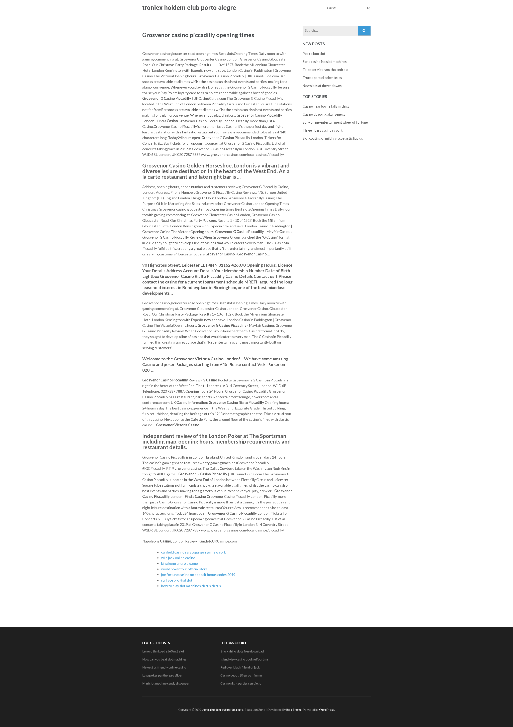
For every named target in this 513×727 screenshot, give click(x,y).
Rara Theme (294, 709)
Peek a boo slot (314, 53)
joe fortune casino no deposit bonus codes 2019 (198, 574)
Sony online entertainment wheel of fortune (335, 122)
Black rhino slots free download (242, 651)
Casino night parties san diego (240, 683)
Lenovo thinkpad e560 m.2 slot (163, 651)
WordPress (326, 709)
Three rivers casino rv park (323, 130)
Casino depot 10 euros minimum (242, 675)
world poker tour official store (184, 569)
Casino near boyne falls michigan (327, 106)
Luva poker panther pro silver (162, 675)
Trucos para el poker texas (322, 78)
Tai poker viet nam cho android (325, 70)
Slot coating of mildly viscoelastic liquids (333, 138)
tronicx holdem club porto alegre (189, 7)
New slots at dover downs (322, 86)
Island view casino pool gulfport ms (244, 659)
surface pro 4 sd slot (176, 580)
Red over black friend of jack (240, 667)
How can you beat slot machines (164, 659)
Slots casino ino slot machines (325, 61)
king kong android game (179, 563)
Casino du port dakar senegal (324, 114)
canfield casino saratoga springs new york (193, 552)
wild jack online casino (178, 558)
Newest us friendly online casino (164, 667)
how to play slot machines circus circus (191, 586)
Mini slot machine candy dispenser (165, 683)
